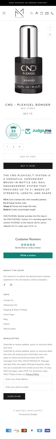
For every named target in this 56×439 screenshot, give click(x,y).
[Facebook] (4, 284)
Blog (5, 319)
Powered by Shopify (28, 414)
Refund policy (9, 328)
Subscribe (14, 396)
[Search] (31, 13)
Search (6, 324)
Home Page (8, 314)
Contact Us (8, 300)
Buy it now (28, 166)
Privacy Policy (32, 374)
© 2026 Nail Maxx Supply (28, 411)
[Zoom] (49, 27)
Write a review (28, 255)
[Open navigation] (4, 13)
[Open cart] (41, 13)
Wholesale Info (10, 305)
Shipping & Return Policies (15, 309)
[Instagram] (11, 284)
